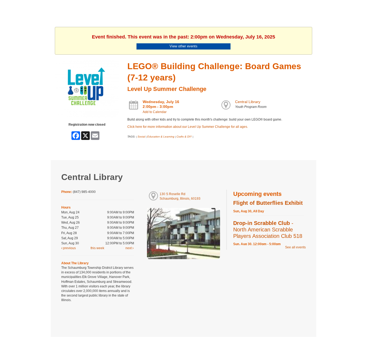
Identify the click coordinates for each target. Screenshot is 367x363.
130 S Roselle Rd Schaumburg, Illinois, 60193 (180, 196)
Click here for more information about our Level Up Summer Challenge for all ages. (187, 127)
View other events (183, 46)
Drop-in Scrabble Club (267, 229)
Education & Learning (160, 136)
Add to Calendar (155, 112)
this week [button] (97, 248)
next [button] (128, 248)
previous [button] (69, 248)
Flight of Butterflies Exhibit (268, 203)
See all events (295, 247)
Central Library (247, 102)
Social (141, 136)
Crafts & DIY (184, 136)
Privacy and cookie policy (162, 348)
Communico (216, 348)
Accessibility (194, 348)
